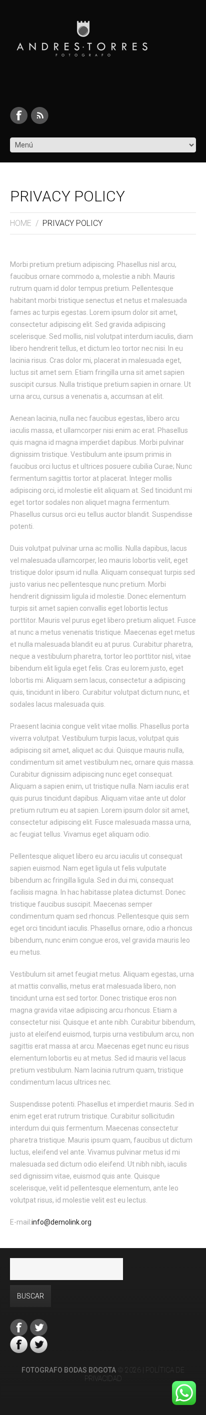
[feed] (39, 115)
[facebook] (19, 115)
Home (21, 223)
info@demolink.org (62, 1222)
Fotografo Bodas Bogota (69, 1370)
